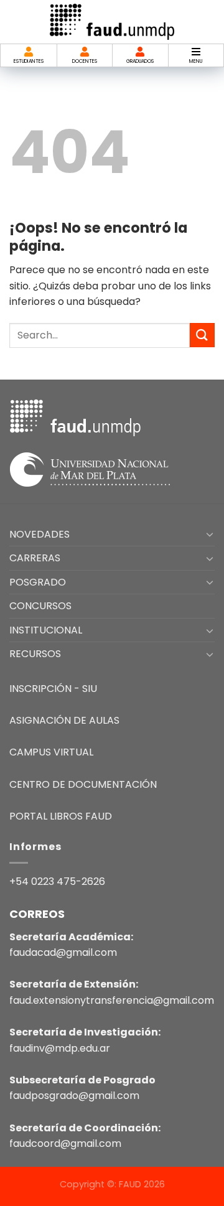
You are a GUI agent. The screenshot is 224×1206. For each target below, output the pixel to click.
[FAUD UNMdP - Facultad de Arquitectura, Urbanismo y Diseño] (112, 21)
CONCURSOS (40, 606)
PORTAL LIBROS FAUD (60, 816)
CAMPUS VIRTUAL (51, 752)
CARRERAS (34, 558)
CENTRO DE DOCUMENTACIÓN (83, 784)
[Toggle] (210, 533)
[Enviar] (202, 335)
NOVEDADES (39, 534)
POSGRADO (37, 582)
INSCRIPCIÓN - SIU (53, 688)
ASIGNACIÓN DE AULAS (64, 720)
